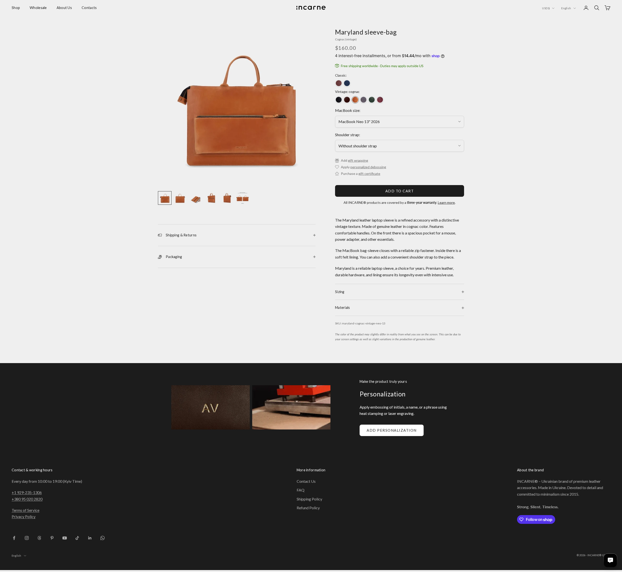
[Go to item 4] (211, 198)
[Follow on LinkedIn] (89, 538)
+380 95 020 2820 (27, 499)
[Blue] (347, 83)
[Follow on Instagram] (26, 538)
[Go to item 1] (165, 198)
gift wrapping (358, 160)
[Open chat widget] (610, 560)
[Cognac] (355, 99)
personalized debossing (368, 167)
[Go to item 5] (227, 198)
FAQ (300, 490)
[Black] (338, 99)
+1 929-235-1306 (27, 492)
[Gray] (363, 99)
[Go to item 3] (196, 198)
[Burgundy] (380, 99)
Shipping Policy (309, 499)
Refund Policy (308, 507)
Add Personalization (392, 430)
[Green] (371, 99)
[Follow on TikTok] (77, 538)
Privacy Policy (23, 516)
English (566, 8)
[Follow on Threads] (39, 538)
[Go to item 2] (180, 198)
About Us (64, 8)
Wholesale (38, 8)
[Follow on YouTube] (64, 538)
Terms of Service (25, 510)
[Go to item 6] (242, 198)
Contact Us (306, 481)
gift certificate (369, 173)
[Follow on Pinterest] (52, 538)
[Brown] (338, 83)
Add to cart (399, 191)
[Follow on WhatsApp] (102, 538)
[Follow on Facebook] (14, 538)
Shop (16, 8)
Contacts (89, 8)
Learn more (446, 202)
